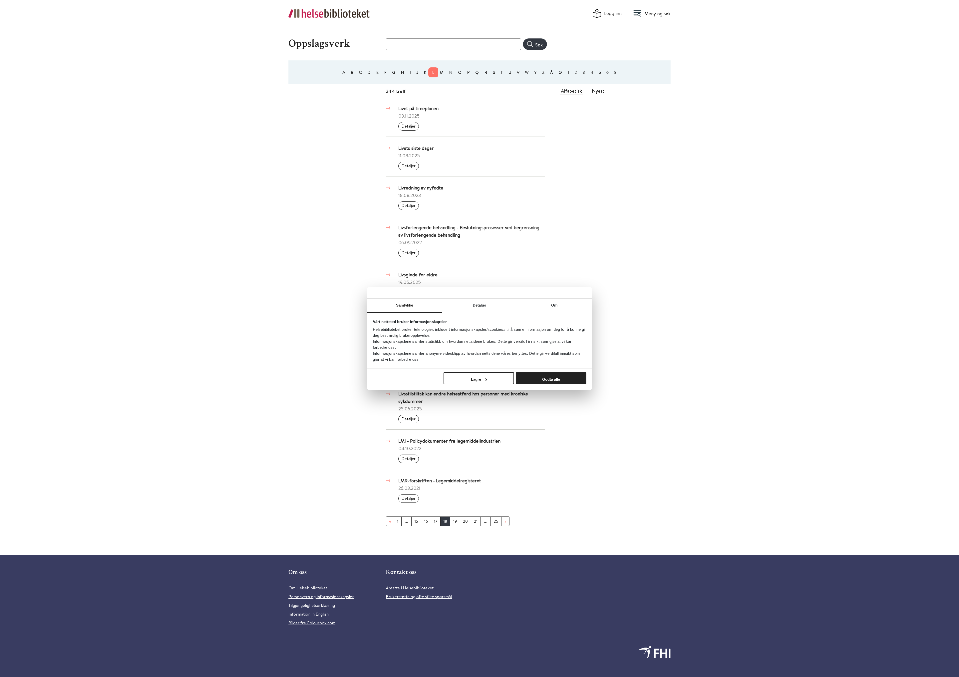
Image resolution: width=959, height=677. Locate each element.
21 (476, 521)
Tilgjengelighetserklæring (311, 605)
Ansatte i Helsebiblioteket (410, 588)
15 (416, 521)
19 (455, 521)
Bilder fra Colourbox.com (311, 623)
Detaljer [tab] (479, 305)
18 (445, 521)
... (406, 521)
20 (465, 521)
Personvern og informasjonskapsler (321, 596)
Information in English (308, 614)
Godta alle (551, 379)
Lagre (476, 379)
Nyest (598, 91)
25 (496, 521)
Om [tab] (554, 305)
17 (435, 521)
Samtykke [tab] (404, 305)
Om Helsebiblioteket (307, 588)
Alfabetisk (571, 91)
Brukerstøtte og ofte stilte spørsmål (419, 596)
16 (426, 521)
